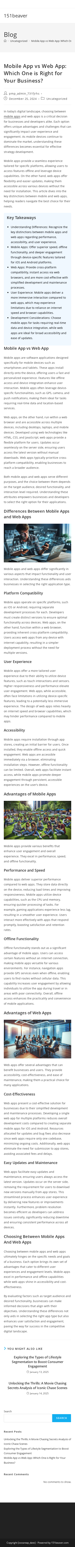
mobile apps (12, 116)
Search (8, 1411)
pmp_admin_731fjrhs (24, 93)
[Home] (5, 41)
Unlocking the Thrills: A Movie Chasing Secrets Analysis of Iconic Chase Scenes (37, 1385)
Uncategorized (56, 99)
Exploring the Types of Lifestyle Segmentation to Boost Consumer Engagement (37, 1361)
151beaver (15, 15)
